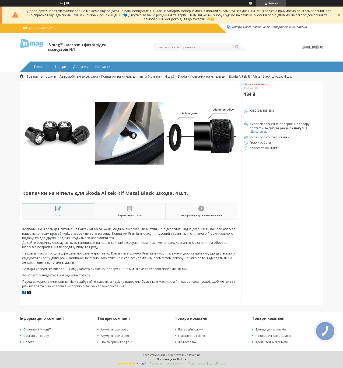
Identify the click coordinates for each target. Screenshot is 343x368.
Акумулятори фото (114, 329)
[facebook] (24, 293)
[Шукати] (237, 47)
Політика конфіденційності (207, 363)
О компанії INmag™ (37, 329)
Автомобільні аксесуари (79, 76)
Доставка (80, 66)
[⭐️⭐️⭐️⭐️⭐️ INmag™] (31, 46)
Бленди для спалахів (271, 329)
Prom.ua (194, 355)
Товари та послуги (41, 76)
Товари (60, 66)
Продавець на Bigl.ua (171, 359)
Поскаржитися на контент (168, 363)
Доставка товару (36, 336)
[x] (29, 293)
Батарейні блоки (190, 329)
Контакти (102, 66)
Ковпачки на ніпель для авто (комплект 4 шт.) (137, 76)
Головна (40, 66)
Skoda (182, 76)
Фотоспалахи (188, 342)
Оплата (29, 342)
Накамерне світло (191, 336)
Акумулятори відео (115, 336)
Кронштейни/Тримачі (272, 342)
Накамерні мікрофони (117, 342)
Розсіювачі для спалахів (273, 336)
